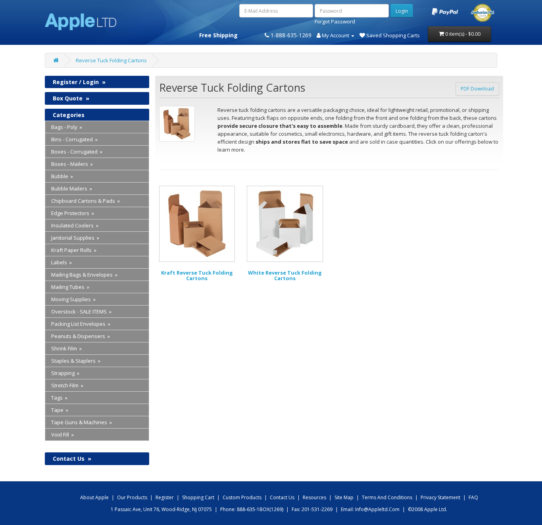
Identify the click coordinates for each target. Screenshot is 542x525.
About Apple (94, 497)
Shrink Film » (66, 348)
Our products (132, 497)
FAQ (473, 497)
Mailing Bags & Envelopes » (84, 274)
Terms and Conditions (387, 497)
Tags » (59, 397)
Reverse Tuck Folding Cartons (111, 60)
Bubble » (62, 176)
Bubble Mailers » (71, 188)
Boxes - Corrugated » (76, 151)
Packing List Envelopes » (80, 323)
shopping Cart (198, 497)
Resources (314, 497)
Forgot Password (335, 21)
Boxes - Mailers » (72, 163)
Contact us (282, 497)
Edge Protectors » (72, 213)
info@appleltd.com (377, 509)
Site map (344, 497)
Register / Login (79, 82)
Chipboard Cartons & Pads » (85, 200)
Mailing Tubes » (70, 286)
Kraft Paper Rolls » (73, 250)
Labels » (61, 262)
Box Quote (71, 98)
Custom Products (242, 497)
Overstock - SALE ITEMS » (81, 311)
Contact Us (72, 458)
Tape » (59, 409)
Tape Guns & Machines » (81, 422)
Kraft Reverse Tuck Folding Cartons (197, 275)
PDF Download (477, 88)
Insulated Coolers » (74, 225)
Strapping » (65, 373)
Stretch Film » (67, 385)
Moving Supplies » (73, 299)
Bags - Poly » (66, 127)
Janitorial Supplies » (75, 237)
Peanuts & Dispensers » (80, 336)
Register (165, 497)
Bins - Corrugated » (74, 139)
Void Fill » (62, 434)
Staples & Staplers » (75, 360)
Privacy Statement (440, 497)
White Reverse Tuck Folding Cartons (285, 275)
